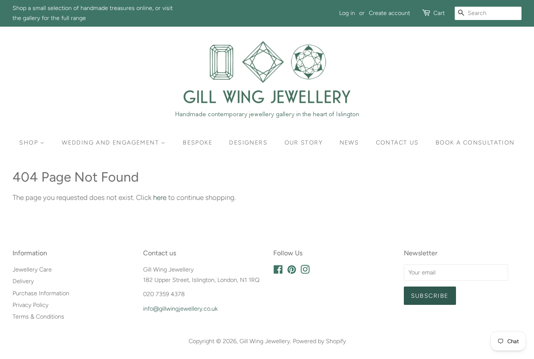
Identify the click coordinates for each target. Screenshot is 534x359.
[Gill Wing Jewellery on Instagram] (305, 271)
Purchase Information (41, 293)
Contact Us (397, 142)
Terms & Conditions (38, 316)
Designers (248, 142)
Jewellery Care (32, 269)
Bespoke (197, 142)
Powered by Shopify (319, 341)
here (159, 197)
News (349, 142)
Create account (389, 13)
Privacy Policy (30, 305)
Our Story (304, 142)
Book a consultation (475, 142)
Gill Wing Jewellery (264, 341)
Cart (439, 13)
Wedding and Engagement (111, 142)
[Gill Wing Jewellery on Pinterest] (291, 271)
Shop (29, 142)
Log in (347, 13)
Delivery (23, 281)
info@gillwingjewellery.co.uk (180, 308)
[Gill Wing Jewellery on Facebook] (278, 271)
